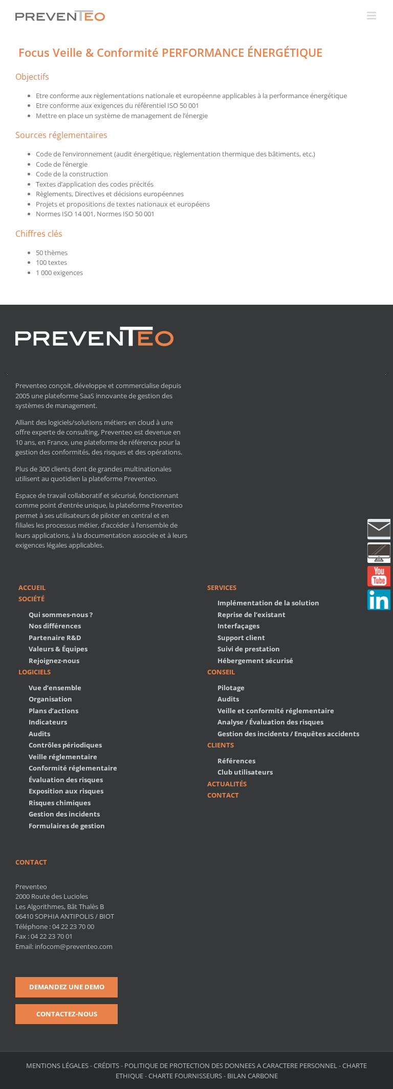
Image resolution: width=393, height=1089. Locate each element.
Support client (241, 637)
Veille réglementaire (63, 756)
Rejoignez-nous (54, 660)
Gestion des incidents (64, 814)
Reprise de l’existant (251, 614)
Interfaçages (238, 625)
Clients (220, 745)
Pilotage (231, 687)
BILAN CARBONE (252, 1075)
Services (221, 587)
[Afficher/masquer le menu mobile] (372, 15)
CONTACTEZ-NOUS (66, 1013)
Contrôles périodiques (65, 745)
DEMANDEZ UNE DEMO (66, 986)
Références (236, 760)
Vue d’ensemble (55, 687)
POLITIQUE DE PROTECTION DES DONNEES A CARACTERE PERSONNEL (230, 1065)
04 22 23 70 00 (73, 926)
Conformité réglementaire (73, 768)
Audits (39, 733)
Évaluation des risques (66, 779)
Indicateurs (48, 722)
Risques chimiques (60, 802)
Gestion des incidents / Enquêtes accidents (288, 733)
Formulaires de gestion (67, 825)
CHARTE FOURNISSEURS (185, 1075)
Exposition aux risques (66, 791)
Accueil (32, 587)
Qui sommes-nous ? (61, 614)
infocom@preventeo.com (74, 946)
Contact (223, 795)
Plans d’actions (53, 710)
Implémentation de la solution (268, 602)
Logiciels (34, 671)
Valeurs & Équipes (58, 648)
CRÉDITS (106, 1065)
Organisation (50, 699)
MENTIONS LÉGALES (58, 1065)
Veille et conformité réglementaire (275, 710)
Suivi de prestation (248, 648)
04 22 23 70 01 (52, 936)
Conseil (221, 671)
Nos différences (55, 625)
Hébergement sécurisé (255, 660)
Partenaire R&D (55, 637)
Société (31, 598)
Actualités (227, 783)
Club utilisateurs (245, 772)
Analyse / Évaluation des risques (270, 722)
